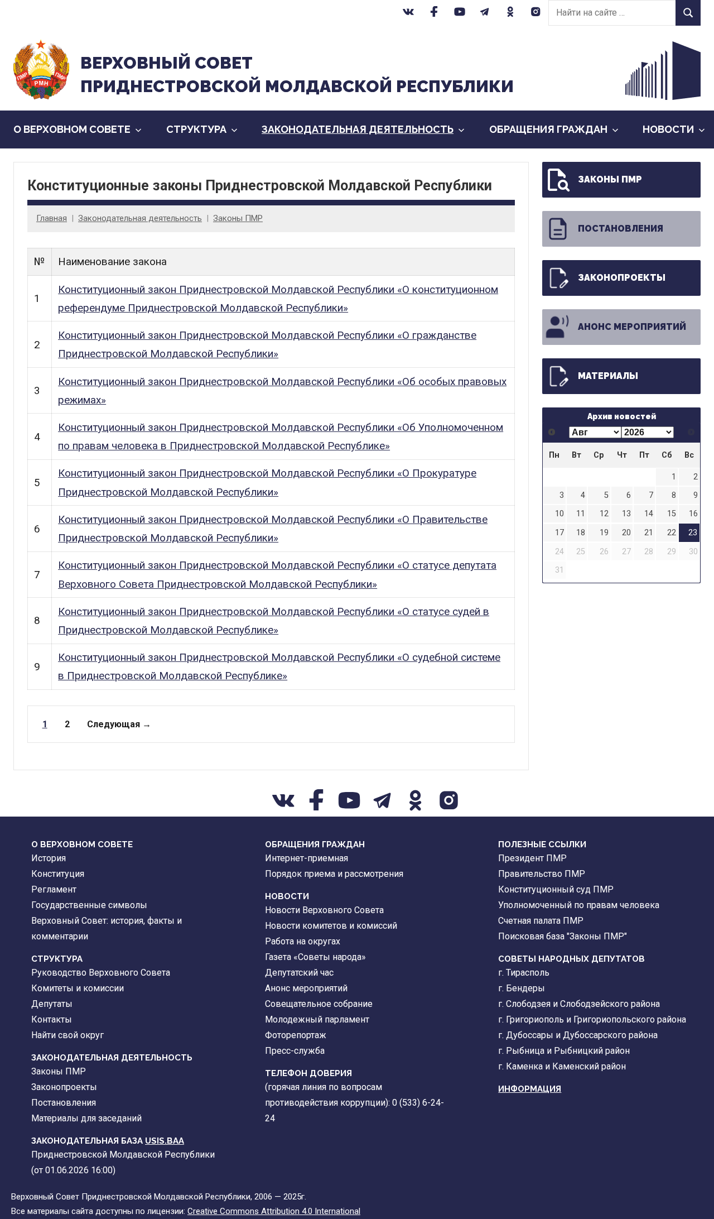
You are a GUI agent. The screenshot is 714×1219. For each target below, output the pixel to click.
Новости (668, 129)
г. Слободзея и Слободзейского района (579, 1004)
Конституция (57, 873)
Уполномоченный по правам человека (578, 905)
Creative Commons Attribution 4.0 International (273, 1211)
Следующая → (119, 724)
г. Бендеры (521, 988)
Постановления (620, 228)
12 (604, 514)
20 (626, 532)
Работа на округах (302, 941)
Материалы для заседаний (86, 1118)
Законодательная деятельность (358, 129)
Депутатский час (299, 972)
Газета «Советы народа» (315, 957)
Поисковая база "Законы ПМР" (562, 936)
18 (580, 532)
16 (693, 514)
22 (671, 532)
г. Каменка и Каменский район (562, 1066)
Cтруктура (196, 129)
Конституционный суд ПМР (556, 889)
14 (648, 514)
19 (604, 532)
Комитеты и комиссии (77, 988)
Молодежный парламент (317, 1019)
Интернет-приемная (306, 858)
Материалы (608, 376)
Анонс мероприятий (632, 326)
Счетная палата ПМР (540, 920)
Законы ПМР (238, 218)
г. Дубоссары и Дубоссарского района (578, 1035)
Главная (51, 218)
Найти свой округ (67, 1035)
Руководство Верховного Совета (100, 972)
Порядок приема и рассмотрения (334, 873)
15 (671, 514)
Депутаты (52, 1004)
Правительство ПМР (541, 873)
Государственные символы (89, 905)
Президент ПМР (532, 858)
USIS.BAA (164, 1141)
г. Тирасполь (523, 972)
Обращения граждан (548, 129)
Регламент (53, 889)
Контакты (51, 1019)
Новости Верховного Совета (324, 910)
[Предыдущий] (552, 432)
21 (648, 532)
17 (559, 532)
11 (580, 514)
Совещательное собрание (319, 1004)
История (48, 858)
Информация (529, 1089)
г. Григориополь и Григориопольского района (592, 1019)
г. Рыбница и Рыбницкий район (564, 1050)
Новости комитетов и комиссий (331, 925)
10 (559, 514)
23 (692, 532)
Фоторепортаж (295, 1035)
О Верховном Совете (72, 129)
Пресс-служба (295, 1050)
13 (626, 514)
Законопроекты (621, 277)
